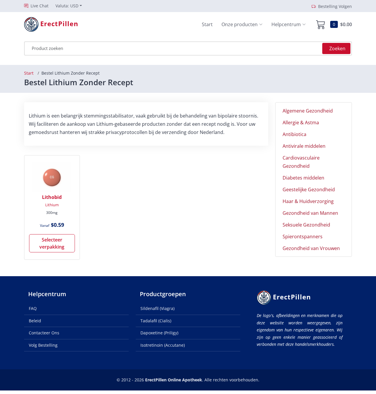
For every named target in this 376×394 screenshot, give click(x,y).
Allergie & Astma (301, 122)
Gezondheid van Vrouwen (311, 248)
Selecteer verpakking (51, 243)
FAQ (33, 308)
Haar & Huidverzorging (308, 201)
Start (207, 24)
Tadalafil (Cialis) (155, 320)
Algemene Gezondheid (308, 111)
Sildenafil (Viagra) (157, 308)
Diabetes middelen (303, 178)
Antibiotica (294, 134)
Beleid (35, 320)
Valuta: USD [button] (67, 6)
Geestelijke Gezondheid (309, 189)
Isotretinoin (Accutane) (162, 345)
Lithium (52, 204)
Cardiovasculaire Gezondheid (301, 162)
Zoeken (337, 48)
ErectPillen (292, 296)
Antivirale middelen (304, 146)
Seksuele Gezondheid (306, 225)
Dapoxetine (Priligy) (159, 333)
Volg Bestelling (43, 345)
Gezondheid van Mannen (310, 213)
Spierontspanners (303, 236)
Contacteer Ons (44, 333)
